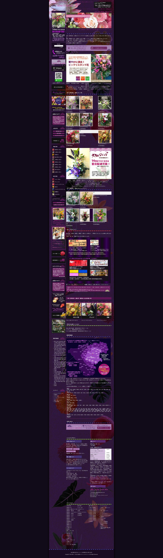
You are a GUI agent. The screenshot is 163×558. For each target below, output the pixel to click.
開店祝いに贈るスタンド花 (72, 509)
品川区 (55, 355)
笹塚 (56, 353)
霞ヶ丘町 (56, 363)
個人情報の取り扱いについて (76, 552)
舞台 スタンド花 (70, 530)
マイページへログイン (86, 8)
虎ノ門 (56, 344)
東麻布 (63, 345)
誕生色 (102, 526)
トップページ (72, 8)
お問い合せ (102, 8)
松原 (62, 377)
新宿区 (55, 362)
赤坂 (60, 341)
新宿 (58, 362)
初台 (61, 351)
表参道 (63, 348)
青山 (62, 341)
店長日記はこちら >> (57, 247)
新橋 (59, 342)
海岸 (55, 345)
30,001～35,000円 (92, 515)
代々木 (55, 351)
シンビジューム (69, 109)
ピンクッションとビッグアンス (99, 222)
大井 (63, 355)
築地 (60, 371)
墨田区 (55, 368)
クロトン (81, 222)
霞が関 (64, 373)
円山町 (59, 352)
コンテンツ (55, 390)
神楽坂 (60, 362)
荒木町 (61, 363)
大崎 (61, 355)
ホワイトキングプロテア (70, 205)
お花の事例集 (56, 401)
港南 (59, 344)
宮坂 (55, 382)
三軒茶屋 (63, 375)
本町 (60, 353)
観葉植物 (80, 513)
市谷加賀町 (61, 364)
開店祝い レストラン (71, 518)
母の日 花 (68, 542)
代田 (55, 378)
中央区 (55, 371)
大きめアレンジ (98, 86)
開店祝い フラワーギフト (72, 512)
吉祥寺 (55, 385)
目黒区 (55, 357)
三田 (57, 359)
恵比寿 (60, 348)
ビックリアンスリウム (83, 126)
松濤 (58, 353)
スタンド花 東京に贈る (71, 544)
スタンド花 (91, 86)
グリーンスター (101, 109)
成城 (55, 377)
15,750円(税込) (69, 207)
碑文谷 (62, 357)
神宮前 (58, 351)
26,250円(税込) (101, 128)
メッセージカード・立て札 (59, 397)
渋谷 (58, 348)
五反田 (58, 355)
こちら (76, 453)
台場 (63, 342)
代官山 (57, 349)
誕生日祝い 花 (69, 533)
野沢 (64, 381)
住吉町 (64, 366)
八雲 (64, 359)
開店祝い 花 (69, 507)
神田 (62, 373)
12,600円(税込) (83, 224)
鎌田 (59, 381)
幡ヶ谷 (56, 352)
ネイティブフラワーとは (58, 393)
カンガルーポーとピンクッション (86, 205)
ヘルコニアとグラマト (102, 143)
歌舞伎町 (64, 362)
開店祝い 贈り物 (70, 510)
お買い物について (95, 8)
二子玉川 (59, 375)
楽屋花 (68, 529)
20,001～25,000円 (92, 512)
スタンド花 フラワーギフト (72, 320)
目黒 (60, 357)
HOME (96, 11)
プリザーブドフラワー (82, 512)
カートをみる (78, 8)
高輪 (61, 344)
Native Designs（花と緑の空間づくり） (105, 528)
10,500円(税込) (96, 197)
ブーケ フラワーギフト (102, 320)
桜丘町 (62, 352)
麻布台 (57, 346)
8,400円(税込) (83, 207)
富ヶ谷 (63, 353)
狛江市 (55, 384)
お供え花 (80, 515)
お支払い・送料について (105, 507)
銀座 (58, 371)
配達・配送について (104, 510)
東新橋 (58, 345)
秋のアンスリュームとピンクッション (100, 195)
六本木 (57, 341)
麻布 (60, 345)
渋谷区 (55, 348)
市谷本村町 (60, 366)
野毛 (59, 378)
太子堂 (62, 378)
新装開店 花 (69, 521)
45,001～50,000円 (92, 519)
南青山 (56, 342)
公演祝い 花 (69, 527)
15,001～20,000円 (92, 510)
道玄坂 (60, 349)
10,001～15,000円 (92, 509)
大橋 (62, 359)
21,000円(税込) (69, 111)
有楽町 (59, 373)
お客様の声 (108, 8)
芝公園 (64, 344)
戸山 (59, 363)
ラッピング (103, 512)
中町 (57, 360)
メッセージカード (104, 513)
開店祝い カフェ (70, 516)
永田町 (58, 374)
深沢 (57, 381)
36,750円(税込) (82, 111)
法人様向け (103, 509)
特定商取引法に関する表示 (87, 552)
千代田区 (55, 373)
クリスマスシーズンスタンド (103, 126)
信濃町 (55, 367)
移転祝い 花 (69, 526)
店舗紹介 (102, 516)
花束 (79, 510)
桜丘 (55, 381)
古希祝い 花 (69, 536)
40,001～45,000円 (92, 518)
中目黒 (59, 359)
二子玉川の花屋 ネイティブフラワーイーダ (82, 554)
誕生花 (102, 524)
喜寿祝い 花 (69, 538)
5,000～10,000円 (92, 507)
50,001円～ (91, 521)
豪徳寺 (57, 377)
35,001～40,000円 (92, 516)
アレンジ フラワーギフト (87, 320)
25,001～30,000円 (92, 513)
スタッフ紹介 (103, 518)
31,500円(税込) (101, 111)
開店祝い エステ (70, 515)
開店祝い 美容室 (70, 513)
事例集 (102, 519)
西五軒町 (58, 367)
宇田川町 (64, 349)
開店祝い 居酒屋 (70, 519)
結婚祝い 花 (69, 541)
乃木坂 (60, 346)
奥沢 (60, 377)
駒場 (58, 357)
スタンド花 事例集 (104, 521)
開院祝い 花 (69, 524)
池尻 (57, 378)
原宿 (55, 349)
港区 (55, 341)
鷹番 (55, 360)
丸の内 (55, 374)
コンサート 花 (69, 532)
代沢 (64, 377)
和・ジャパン (81, 109)
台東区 (55, 370)
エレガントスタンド (70, 126)
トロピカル (81, 133)
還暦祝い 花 (69, 535)
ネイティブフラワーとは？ (106, 515)
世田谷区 (55, 375)
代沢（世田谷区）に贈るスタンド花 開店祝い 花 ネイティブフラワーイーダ (62, 5)
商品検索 (58, 44)
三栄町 (57, 364)
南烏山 (62, 381)
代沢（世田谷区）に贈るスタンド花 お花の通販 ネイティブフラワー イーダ (94, 29)
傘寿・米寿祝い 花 (70, 539)
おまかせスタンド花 (70, 143)
